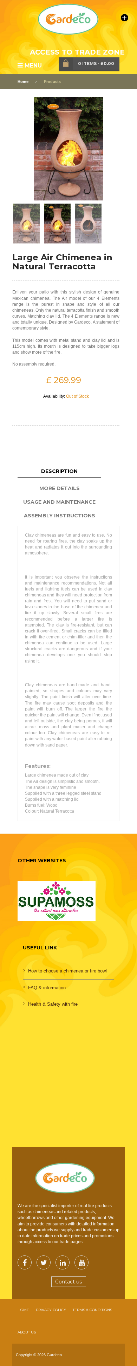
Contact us (68, 1282)
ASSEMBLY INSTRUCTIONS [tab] (59, 515)
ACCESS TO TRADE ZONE (77, 52)
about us (27, 1332)
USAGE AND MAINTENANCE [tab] (59, 502)
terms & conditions (92, 1310)
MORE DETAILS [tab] (59, 488)
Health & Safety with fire (53, 1004)
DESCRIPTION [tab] (59, 471)
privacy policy (51, 1310)
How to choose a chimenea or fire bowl (67, 971)
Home (23, 81)
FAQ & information (47, 987)
